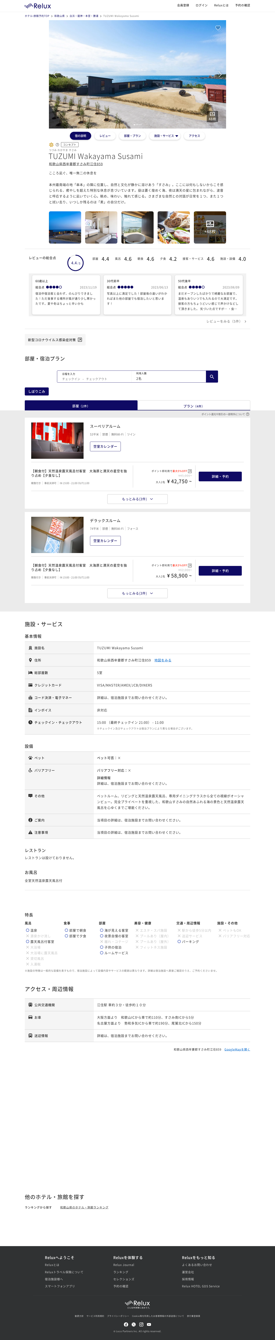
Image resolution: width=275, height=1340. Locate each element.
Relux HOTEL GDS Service (201, 1286)
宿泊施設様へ (54, 1279)
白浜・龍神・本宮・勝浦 (84, 16)
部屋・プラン (132, 136)
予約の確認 (242, 5)
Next (220, 74)
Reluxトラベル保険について (64, 1272)
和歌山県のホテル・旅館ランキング (84, 1207)
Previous (55, 74)
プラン (194, 406)
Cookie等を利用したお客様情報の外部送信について (158, 1315)
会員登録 (183, 5)
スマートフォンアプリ (60, 1286)
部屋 (81, 405)
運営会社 (188, 1272)
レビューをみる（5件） (224, 321)
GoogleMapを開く (237, 1049)
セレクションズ (123, 1279)
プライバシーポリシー (118, 1315)
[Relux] (38, 5)
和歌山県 (59, 16)
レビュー (105, 136)
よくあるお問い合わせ (197, 1265)
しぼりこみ (36, 391)
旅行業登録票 (193, 1315)
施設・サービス (164, 136)
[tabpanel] (137, 74)
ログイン (202, 5)
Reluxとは (221, 5)
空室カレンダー (105, 446)
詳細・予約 (220, 476)
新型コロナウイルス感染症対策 (52, 339)
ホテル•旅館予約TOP (37, 16)
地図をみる (163, 660)
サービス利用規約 (95, 1315)
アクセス (194, 136)
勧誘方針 (79, 1315)
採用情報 (188, 1279)
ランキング (120, 1272)
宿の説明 (80, 136)
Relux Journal (123, 1265)
